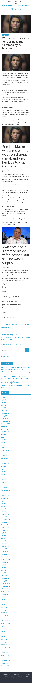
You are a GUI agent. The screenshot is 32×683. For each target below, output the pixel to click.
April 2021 (3, 541)
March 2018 (4, 639)
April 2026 (3, 408)
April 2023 (3, 477)
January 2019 (4, 612)
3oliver (15, 51)
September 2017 (5, 655)
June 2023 (3, 471)
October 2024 (5, 429)
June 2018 (3, 631)
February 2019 (5, 610)
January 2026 (4, 416)
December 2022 (5, 487)
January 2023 (4, 485)
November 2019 (5, 586)
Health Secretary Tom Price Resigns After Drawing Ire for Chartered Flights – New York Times (16, 337)
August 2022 (4, 498)
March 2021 (4, 543)
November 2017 (5, 650)
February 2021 (5, 546)
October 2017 (5, 652)
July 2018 (3, 628)
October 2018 (5, 620)
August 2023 (4, 466)
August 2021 (4, 530)
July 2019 (3, 597)
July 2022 (3, 501)
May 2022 (3, 506)
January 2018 (4, 644)
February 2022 (5, 514)
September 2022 (5, 495)
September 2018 (5, 623)
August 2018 (4, 626)
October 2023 (5, 461)
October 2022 (5, 493)
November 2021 (5, 522)
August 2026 (4, 397)
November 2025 (5, 421)
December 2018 (5, 615)
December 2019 (5, 583)
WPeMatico (13, 317)
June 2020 (3, 567)
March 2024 (4, 447)
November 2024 (5, 426)
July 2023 (3, 469)
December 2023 (5, 455)
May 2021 (3, 538)
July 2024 (3, 437)
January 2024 (4, 453)
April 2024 (3, 445)
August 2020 (4, 562)
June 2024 (3, 440)
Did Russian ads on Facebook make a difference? (15, 326)
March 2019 (4, 607)
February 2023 (5, 482)
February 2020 (5, 578)
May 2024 (3, 442)
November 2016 (5, 660)
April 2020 (3, 573)
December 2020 (5, 551)
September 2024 (5, 432)
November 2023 (5, 458)
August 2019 (4, 594)
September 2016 (5, 666)
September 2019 (5, 591)
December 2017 (5, 647)
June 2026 (3, 402)
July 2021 (3, 533)
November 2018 (5, 618)
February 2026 (5, 413)
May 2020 (3, 570)
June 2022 (3, 503)
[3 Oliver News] (16, 9)
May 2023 (3, 474)
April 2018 (3, 636)
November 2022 (5, 490)
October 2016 (5, 663)
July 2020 (3, 565)
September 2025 (5, 424)
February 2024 (5, 450)
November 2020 (5, 554)
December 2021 (5, 519)
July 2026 (3, 400)
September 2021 (5, 527)
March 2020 (4, 575)
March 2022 (4, 511)
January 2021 (4, 549)
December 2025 (5, 418)
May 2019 (3, 602)
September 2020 (5, 559)
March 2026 (4, 410)
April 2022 (3, 509)
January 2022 (4, 517)
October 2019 (5, 589)
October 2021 (5, 525)
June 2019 (3, 599)
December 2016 (5, 658)
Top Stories (6, 35)
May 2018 (3, 634)
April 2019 (3, 604)
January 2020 (4, 581)
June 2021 (3, 535)
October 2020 (5, 557)
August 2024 (4, 434)
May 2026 (3, 405)
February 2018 (5, 642)
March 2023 (4, 479)
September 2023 (5, 463)
